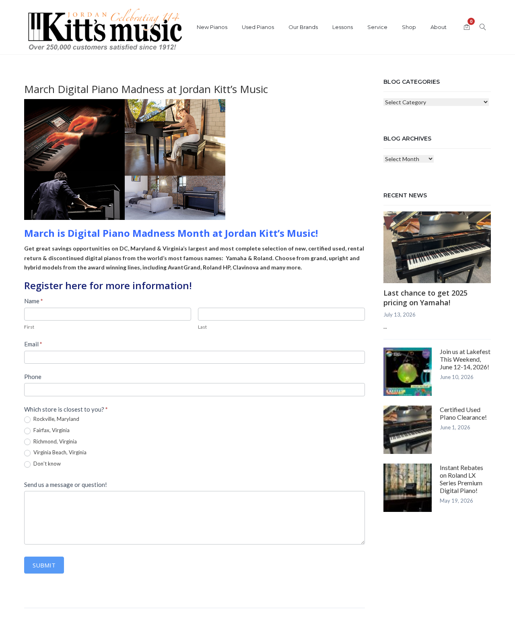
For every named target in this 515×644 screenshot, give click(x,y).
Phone (32, 376)
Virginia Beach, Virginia (59, 452)
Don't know (46, 463)
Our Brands (303, 27)
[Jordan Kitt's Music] (104, 31)
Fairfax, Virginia (51, 430)
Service (377, 27)
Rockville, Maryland (55, 419)
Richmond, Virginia (54, 441)
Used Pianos (258, 27)
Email (33, 344)
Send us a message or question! (65, 484)
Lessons (342, 27)
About (439, 27)
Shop (409, 27)
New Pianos (212, 27)
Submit (44, 565)
